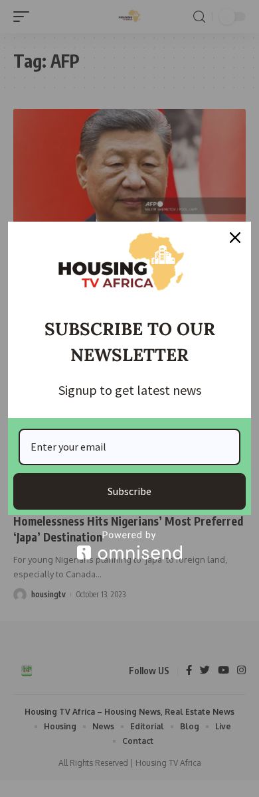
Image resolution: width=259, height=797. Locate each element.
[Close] (235, 238)
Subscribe (129, 491)
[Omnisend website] (129, 545)
